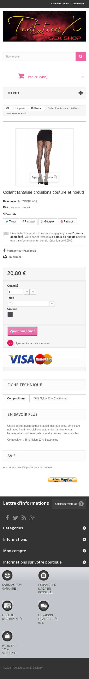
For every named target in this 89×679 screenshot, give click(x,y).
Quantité (12, 285)
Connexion (78, 3)
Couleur (12, 308)
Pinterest (69, 221)
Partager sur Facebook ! (22, 250)
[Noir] (10, 314)
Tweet (12, 221)
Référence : (10, 201)
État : (6, 207)
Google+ (48, 221)
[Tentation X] (44, 26)
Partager (29, 221)
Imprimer (15, 256)
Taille (11, 297)
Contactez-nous (60, 3)
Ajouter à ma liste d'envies (32, 343)
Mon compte (14, 550)
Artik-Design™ (34, 667)
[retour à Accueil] (7, 108)
